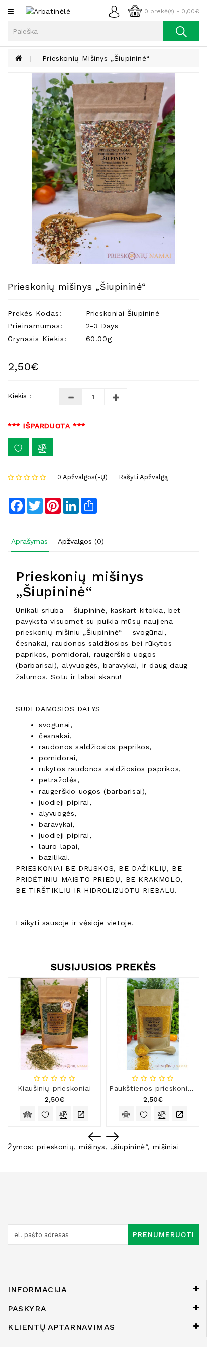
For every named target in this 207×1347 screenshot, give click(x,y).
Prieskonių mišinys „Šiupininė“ (96, 58)
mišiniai (166, 1147)
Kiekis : (19, 396)
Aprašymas (29, 541)
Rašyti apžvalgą (143, 477)
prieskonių (55, 1147)
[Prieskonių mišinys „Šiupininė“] (103, 168)
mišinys (92, 1147)
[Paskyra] (117, 11)
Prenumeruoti (163, 1234)
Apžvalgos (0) (81, 541)
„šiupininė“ (129, 1147)
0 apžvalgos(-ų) (82, 477)
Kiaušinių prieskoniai (54, 1088)
